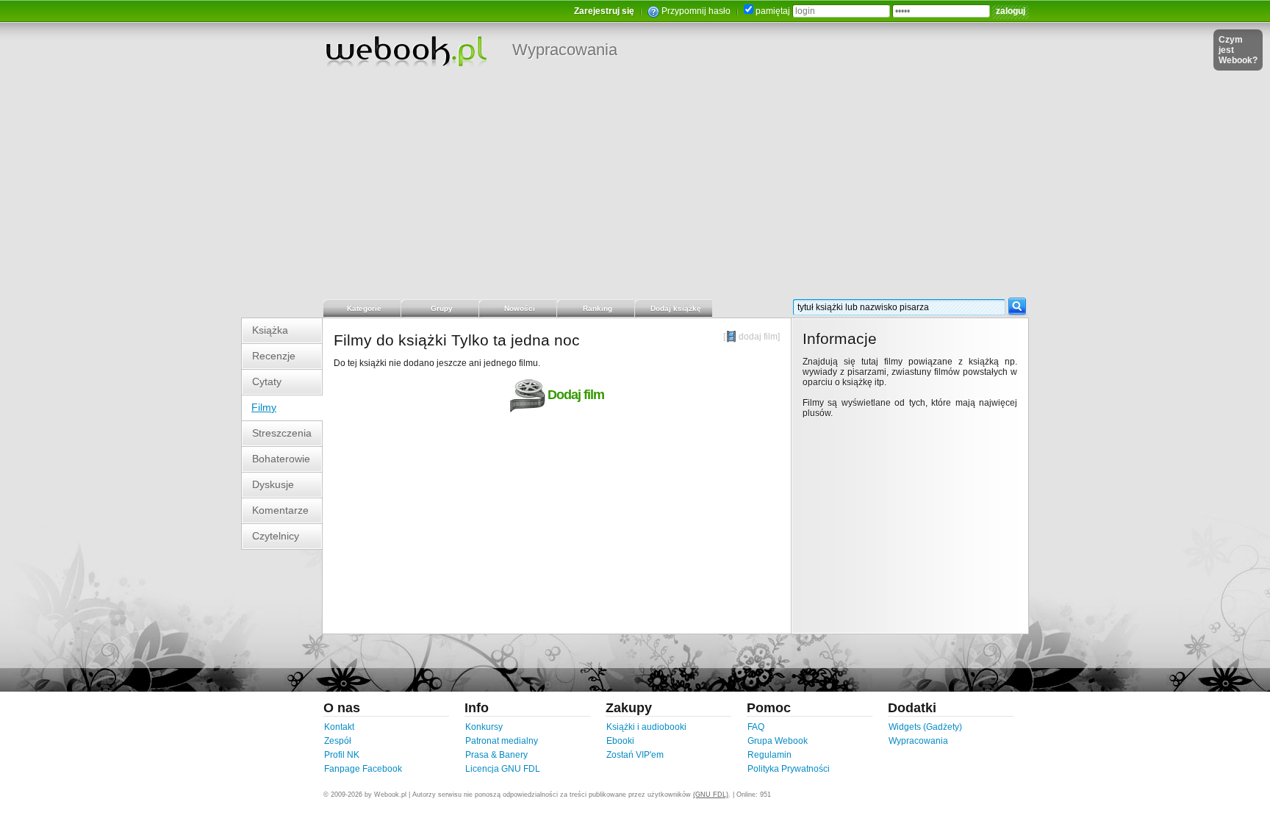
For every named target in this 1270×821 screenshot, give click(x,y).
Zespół (337, 741)
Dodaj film (576, 394)
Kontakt (339, 727)
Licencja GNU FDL (502, 769)
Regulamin (769, 755)
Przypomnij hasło (696, 11)
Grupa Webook (777, 741)
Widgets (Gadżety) (925, 727)
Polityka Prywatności (788, 769)
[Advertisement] (635, 187)
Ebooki (620, 741)
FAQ (755, 727)
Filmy (263, 407)
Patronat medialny (501, 741)
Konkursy (484, 727)
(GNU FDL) (710, 794)
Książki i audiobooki (646, 727)
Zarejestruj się (604, 11)
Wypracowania (564, 49)
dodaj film (758, 336)
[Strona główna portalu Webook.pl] (405, 51)
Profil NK (341, 755)
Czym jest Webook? (1238, 50)
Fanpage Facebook (363, 769)
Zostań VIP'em (635, 755)
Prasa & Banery (496, 755)
